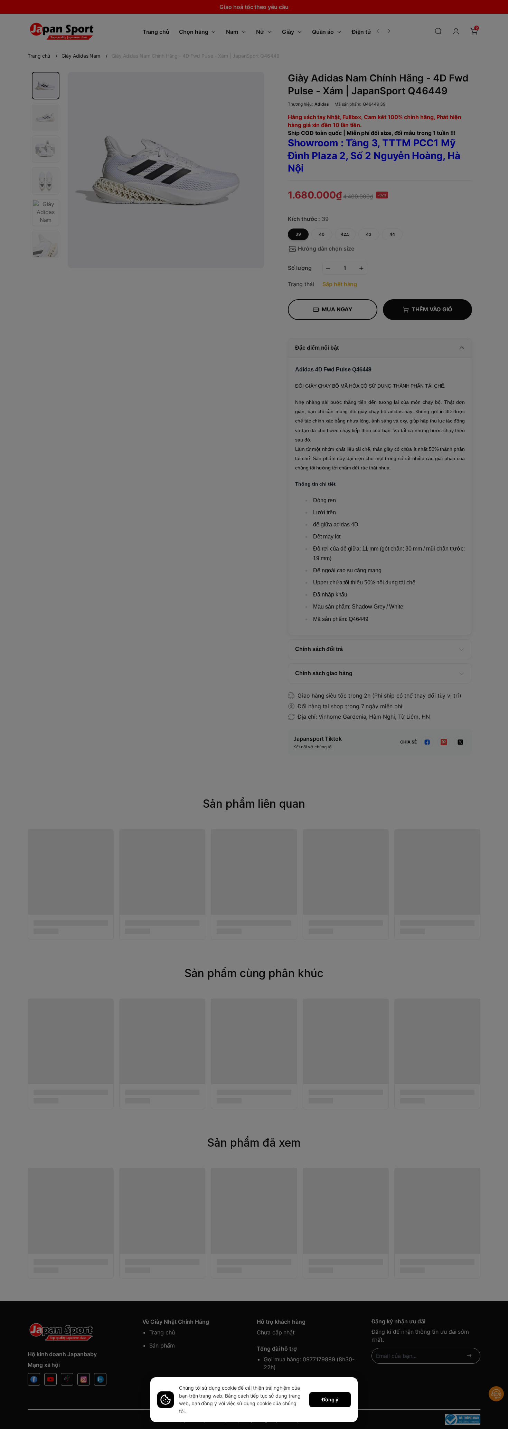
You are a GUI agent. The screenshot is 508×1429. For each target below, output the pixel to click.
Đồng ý (330, 1399)
